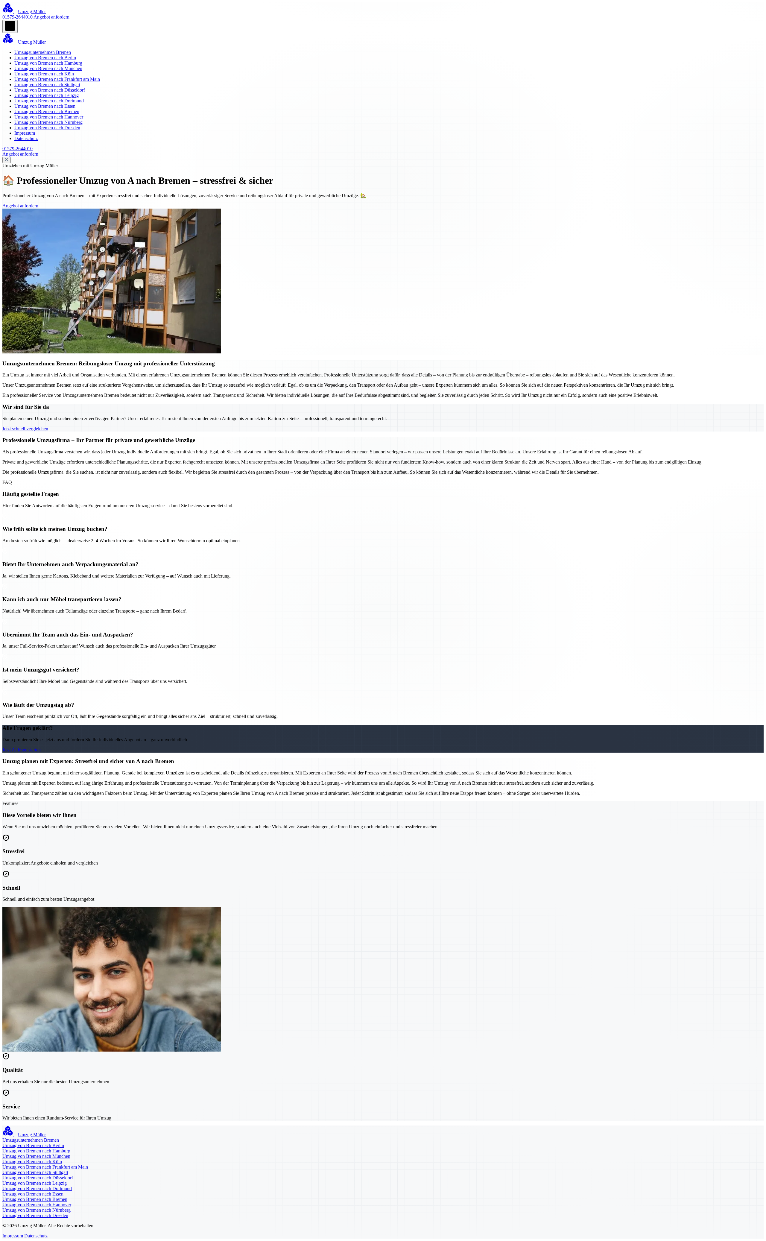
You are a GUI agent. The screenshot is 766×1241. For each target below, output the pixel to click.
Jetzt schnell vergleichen (25, 428)
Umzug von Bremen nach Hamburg (48, 63)
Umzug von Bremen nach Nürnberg (48, 122)
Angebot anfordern (51, 16)
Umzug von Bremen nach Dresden (47, 127)
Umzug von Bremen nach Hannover (48, 116)
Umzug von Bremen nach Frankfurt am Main (57, 79)
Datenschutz (26, 138)
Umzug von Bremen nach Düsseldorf (49, 89)
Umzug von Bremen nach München (48, 68)
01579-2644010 (17, 16)
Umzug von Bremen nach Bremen (46, 111)
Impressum (24, 133)
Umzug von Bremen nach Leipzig (46, 95)
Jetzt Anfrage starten (21, 749)
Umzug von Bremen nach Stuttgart (47, 84)
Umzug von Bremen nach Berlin (45, 57)
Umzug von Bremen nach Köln (44, 73)
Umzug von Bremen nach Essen (44, 106)
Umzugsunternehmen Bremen (42, 52)
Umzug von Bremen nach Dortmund (49, 100)
